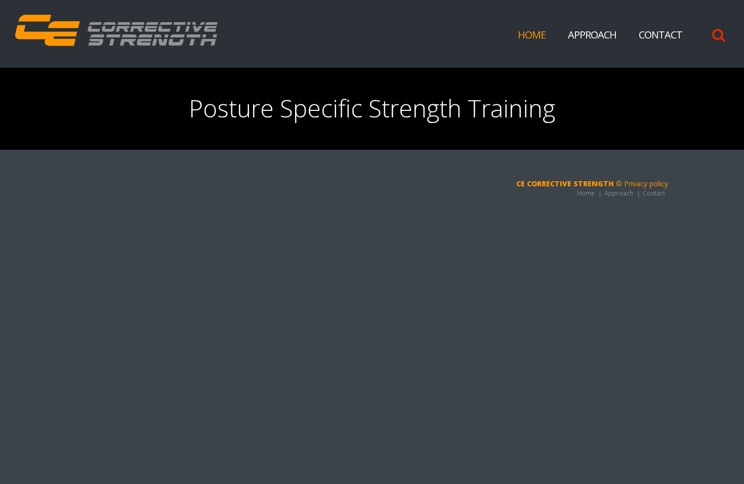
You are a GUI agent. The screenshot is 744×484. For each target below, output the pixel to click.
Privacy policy (646, 183)
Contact (660, 35)
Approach (592, 35)
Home (532, 35)
